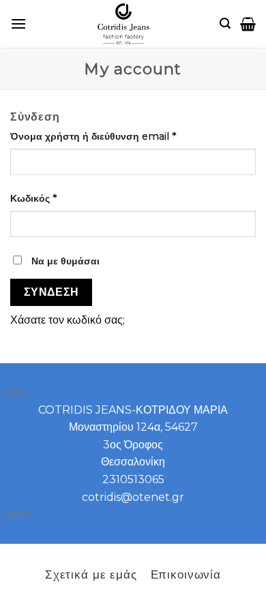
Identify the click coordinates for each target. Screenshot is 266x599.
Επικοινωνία (186, 574)
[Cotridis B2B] (123, 24)
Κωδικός (33, 198)
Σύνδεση (51, 292)
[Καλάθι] (248, 24)
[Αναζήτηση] (225, 23)
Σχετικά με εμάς (91, 574)
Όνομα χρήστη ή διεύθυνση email (93, 136)
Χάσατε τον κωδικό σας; (67, 319)
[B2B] (18, 23)
